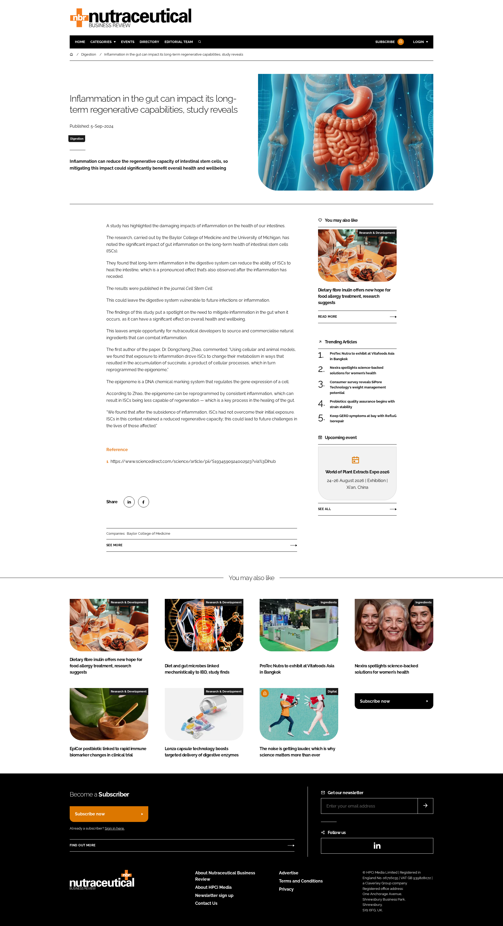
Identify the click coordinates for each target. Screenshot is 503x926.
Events (127, 42)
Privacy (286, 889)
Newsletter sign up (214, 895)
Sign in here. (114, 828)
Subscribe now (375, 701)
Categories (101, 42)
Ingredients (329, 602)
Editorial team (179, 42)
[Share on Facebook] (143, 501)
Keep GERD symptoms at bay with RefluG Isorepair (363, 418)
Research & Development (377, 232)
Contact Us (206, 903)
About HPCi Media (213, 887)
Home (80, 42)
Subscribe (385, 42)
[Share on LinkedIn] (129, 501)
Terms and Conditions (301, 881)
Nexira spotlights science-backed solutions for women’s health (363, 370)
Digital (332, 691)
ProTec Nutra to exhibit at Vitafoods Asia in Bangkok (363, 356)
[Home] (72, 54)
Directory (149, 42)
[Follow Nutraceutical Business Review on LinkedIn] (377, 847)
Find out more (82, 845)
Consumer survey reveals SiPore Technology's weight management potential (363, 388)
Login (418, 42)
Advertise (288, 872)
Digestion (77, 138)
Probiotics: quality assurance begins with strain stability (363, 404)
